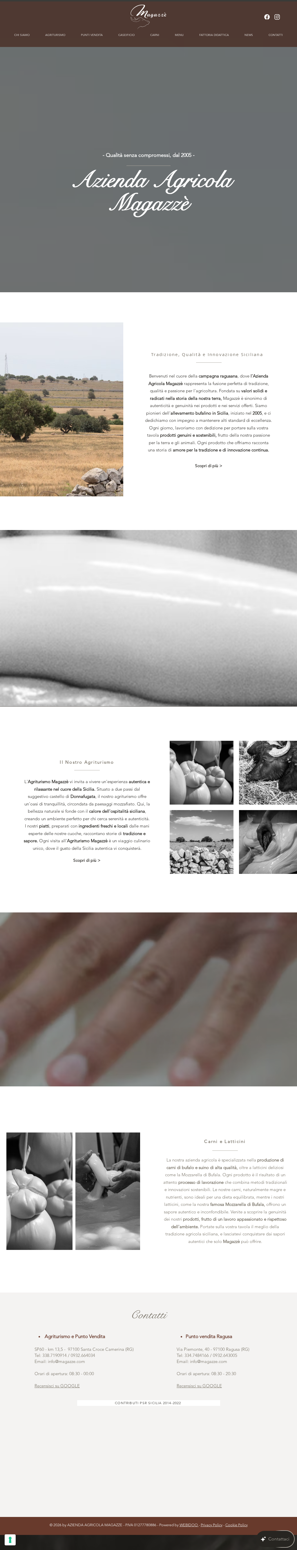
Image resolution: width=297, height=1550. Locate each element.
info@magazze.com (66, 1361)
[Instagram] (277, 17)
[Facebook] (267, 17)
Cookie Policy (236, 1525)
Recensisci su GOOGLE (57, 1386)
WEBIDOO (189, 1525)
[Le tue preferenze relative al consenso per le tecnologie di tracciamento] (10, 1539)
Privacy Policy (211, 1525)
